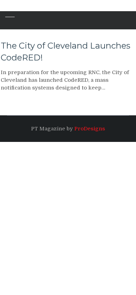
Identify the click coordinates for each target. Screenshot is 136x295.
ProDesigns (89, 128)
